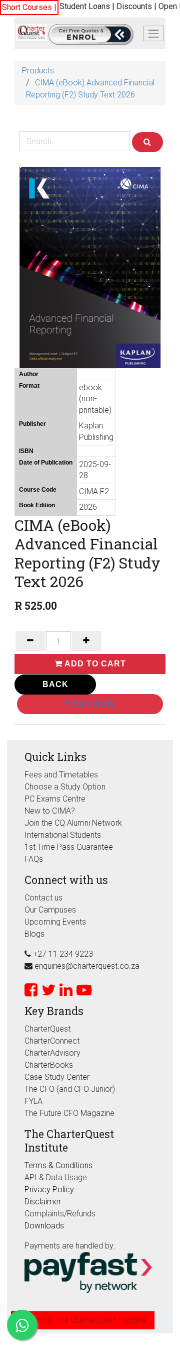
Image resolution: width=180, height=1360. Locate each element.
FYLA (33, 1101)
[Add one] (87, 641)
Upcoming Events (55, 922)
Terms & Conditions (58, 1165)
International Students (62, 835)
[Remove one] (31, 641)
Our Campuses (50, 910)
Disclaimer (42, 1201)
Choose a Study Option (65, 786)
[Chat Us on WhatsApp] (22, 1325)
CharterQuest (47, 1029)
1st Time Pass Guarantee (69, 847)
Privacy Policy (49, 1189)
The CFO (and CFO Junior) (69, 1089)
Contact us (43, 897)
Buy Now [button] (92, 704)
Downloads (44, 1225)
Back (55, 684)
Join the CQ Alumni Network (73, 823)
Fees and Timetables (61, 774)
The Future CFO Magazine (69, 1113)
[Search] (147, 142)
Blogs (34, 934)
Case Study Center (57, 1077)
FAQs (33, 859)
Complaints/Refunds (60, 1213)
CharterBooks (48, 1065)
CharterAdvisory (52, 1053)
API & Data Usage (55, 1177)
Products (38, 70)
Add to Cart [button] (94, 663)
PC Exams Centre (55, 799)
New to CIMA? (49, 811)
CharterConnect (52, 1041)
